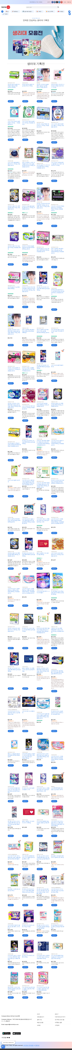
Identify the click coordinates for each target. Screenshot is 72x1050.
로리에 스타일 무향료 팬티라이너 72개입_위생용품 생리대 (43, 125)
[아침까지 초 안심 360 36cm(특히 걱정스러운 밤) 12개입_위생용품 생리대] (57, 618)
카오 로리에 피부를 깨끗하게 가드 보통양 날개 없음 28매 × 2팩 (28, 857)
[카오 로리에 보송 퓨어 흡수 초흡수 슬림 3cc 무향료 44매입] (28, 977)
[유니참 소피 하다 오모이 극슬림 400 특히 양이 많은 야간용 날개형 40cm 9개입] (43, 846)
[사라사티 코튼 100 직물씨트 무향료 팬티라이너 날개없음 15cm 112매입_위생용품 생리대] (43, 472)
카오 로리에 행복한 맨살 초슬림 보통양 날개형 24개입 (43, 823)
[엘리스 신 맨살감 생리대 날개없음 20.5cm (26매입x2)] (14, 744)
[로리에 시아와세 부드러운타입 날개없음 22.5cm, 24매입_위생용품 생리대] (57, 470)
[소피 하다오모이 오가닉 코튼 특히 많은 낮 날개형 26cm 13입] (14, 701)
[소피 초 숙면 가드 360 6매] (28, 701)
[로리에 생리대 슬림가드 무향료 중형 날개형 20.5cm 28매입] (14, 75)
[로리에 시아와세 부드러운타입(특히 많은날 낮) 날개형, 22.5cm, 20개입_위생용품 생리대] (28, 277)
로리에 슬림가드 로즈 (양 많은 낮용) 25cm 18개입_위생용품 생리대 (43, 250)
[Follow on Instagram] (55, 2)
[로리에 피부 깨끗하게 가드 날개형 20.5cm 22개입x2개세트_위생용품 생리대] (57, 279)
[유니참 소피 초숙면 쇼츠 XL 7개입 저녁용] (28, 915)
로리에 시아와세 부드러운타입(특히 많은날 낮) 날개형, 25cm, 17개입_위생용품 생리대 (43, 206)
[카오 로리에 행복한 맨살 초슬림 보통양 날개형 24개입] (43, 811)
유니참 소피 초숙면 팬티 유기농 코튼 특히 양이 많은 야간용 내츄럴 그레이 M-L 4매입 (43, 891)
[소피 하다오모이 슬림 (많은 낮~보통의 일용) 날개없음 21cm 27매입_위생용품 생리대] (43, 703)
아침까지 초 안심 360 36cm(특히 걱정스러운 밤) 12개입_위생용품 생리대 (57, 630)
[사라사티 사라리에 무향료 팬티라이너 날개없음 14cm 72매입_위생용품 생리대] (57, 195)
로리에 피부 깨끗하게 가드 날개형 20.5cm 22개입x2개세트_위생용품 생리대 (57, 292)
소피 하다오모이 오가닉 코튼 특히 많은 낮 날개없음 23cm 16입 (57, 890)
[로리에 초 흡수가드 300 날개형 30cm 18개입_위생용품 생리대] (14, 543)
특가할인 (61, 11)
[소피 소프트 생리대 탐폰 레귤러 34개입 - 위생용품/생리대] (14, 112)
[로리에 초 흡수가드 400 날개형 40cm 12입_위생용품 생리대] (14, 195)
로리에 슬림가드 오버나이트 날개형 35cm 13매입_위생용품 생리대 (43, 166)
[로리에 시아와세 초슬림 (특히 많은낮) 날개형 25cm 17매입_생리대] (43, 75)
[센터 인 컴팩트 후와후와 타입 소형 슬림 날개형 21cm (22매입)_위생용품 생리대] (57, 238)
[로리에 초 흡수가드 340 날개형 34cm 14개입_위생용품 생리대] (57, 394)
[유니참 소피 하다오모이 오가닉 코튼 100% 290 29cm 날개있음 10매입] (28, 879)
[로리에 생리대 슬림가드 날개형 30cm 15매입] (28, 75)
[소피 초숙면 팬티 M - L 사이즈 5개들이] (43, 580)
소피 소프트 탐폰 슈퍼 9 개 (14, 481)
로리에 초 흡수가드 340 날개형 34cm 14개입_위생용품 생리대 (57, 405)
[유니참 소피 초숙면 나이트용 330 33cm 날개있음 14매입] (43, 277)
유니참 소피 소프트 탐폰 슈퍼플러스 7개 (28, 788)
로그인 (65, 2)
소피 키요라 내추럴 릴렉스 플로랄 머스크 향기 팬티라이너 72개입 (57, 164)
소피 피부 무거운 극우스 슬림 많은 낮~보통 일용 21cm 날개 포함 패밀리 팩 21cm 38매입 (57, 823)
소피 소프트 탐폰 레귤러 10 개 (57, 365)
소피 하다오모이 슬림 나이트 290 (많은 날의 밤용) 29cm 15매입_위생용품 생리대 (28, 521)
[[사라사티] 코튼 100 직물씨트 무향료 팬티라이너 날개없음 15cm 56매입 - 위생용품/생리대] (43, 618)
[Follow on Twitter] (59, 2)
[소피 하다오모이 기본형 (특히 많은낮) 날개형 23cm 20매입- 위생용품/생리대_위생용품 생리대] (57, 509)
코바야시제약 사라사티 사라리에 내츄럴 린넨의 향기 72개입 (57, 86)
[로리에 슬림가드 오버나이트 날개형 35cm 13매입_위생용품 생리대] (43, 154)
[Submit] (58, 7)
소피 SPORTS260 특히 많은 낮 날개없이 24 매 (57, 788)
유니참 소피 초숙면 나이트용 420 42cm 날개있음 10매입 (28, 442)
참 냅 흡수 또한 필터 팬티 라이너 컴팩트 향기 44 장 (57, 856)
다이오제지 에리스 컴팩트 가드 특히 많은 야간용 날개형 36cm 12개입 (43, 957)
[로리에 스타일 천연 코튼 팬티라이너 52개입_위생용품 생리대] (14, 618)
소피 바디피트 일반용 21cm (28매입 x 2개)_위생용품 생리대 (43, 405)
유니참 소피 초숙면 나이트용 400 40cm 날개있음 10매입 (43, 366)
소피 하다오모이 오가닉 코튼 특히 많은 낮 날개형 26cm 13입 (14, 712)
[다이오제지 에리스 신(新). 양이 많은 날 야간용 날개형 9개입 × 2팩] (43, 509)
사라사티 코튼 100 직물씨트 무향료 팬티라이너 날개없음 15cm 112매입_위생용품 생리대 (43, 485)
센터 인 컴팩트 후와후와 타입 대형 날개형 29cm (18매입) (28, 331)
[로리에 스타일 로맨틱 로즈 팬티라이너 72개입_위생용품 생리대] (14, 357)
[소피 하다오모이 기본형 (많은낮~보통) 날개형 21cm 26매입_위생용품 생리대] (14, 579)
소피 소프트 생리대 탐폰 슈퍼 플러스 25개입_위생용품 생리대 (57, 125)
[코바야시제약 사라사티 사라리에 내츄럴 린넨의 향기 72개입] (57, 75)
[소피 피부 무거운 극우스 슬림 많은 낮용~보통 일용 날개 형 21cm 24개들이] (14, 846)
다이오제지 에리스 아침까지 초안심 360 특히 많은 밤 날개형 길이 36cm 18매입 (14, 958)
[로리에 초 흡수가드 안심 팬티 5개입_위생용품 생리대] (14, 236)
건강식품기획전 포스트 (36, 18)
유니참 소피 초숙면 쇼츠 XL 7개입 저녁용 (28, 925)
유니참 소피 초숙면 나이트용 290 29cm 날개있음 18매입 (14, 669)
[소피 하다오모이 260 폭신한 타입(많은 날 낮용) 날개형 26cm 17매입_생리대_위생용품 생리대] (28, 470)
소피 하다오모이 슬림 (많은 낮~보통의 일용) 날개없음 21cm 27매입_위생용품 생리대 (43, 716)
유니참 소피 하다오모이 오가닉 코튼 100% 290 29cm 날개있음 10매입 (28, 890)
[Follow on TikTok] (57, 2)
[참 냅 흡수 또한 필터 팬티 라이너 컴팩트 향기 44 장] (57, 846)
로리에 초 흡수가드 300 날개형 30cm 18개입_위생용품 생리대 (14, 554)
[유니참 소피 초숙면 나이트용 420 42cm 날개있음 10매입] (28, 431)
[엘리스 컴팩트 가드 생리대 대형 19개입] (43, 543)
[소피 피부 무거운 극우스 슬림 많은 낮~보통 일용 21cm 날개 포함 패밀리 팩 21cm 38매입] (57, 811)
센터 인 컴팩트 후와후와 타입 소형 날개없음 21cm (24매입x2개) (14, 520)
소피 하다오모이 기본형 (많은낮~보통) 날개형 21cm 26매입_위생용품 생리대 (14, 591)
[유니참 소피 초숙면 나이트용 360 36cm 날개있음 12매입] (28, 543)
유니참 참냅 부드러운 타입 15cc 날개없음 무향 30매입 (57, 926)
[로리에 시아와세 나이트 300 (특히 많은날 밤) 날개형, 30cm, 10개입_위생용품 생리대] (14, 394)
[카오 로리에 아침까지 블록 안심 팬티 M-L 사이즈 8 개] (14, 915)
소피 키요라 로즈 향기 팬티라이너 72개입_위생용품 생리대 (28, 407)
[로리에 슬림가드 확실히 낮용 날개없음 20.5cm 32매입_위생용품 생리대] (14, 432)
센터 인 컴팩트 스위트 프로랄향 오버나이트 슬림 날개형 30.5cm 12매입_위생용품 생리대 (28, 164)
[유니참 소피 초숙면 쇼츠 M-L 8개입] (28, 946)
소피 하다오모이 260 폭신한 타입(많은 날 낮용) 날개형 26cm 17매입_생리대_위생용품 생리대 (28, 482)
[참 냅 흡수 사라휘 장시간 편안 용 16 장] (14, 879)
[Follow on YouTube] (61, 2)
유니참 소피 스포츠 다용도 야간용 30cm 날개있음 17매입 (28, 630)
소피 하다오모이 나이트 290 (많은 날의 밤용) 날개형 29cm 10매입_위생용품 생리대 (43, 756)
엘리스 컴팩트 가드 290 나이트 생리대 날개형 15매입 (28, 669)
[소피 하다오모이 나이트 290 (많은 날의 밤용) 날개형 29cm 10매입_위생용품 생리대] (43, 744)
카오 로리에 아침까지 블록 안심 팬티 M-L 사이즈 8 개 (14, 926)
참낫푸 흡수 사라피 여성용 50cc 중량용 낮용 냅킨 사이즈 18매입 (14, 989)
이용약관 (37, 1045)
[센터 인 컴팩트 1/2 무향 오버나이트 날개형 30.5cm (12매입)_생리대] (43, 320)
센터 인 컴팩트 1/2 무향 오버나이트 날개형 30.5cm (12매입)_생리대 (43, 331)
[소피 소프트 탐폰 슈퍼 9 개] (14, 470)
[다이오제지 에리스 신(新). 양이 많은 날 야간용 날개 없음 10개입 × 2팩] (43, 778)
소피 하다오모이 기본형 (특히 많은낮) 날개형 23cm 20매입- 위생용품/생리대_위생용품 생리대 (57, 521)
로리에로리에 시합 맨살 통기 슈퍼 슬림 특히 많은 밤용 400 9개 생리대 (57, 672)
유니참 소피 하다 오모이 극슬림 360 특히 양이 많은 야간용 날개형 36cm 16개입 (14, 823)
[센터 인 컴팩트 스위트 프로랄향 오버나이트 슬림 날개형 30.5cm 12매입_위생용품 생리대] (28, 153)
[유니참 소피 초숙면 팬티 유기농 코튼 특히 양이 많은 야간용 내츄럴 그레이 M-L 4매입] (43, 879)
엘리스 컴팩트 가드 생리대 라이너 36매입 (28, 822)
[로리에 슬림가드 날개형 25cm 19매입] (14, 277)
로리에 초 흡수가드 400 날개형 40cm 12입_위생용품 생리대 (14, 207)
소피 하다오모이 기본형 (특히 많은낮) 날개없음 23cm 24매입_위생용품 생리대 (57, 758)
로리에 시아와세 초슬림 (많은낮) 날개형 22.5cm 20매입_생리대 (28, 247)
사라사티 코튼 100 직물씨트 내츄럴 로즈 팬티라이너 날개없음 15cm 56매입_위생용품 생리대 (43, 443)
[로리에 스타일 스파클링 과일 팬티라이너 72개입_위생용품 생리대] (28, 357)
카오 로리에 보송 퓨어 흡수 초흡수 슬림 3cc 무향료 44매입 (28, 989)
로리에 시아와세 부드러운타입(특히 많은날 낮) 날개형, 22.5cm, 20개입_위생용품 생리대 (28, 289)
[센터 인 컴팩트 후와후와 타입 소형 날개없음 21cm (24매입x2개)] (14, 509)
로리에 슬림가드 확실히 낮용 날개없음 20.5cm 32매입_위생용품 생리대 (14, 444)
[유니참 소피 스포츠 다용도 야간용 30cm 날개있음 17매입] (28, 618)
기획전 (39, 11)
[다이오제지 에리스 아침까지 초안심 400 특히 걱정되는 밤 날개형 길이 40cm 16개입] (28, 744)
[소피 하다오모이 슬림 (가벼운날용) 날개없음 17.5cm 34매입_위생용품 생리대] (57, 431)
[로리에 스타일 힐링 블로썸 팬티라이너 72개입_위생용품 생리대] (28, 195)
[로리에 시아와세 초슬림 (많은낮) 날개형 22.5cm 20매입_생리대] (28, 236)
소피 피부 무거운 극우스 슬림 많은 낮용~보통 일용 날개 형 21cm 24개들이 (14, 857)
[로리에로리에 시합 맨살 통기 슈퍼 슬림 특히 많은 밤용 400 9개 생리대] (57, 660)
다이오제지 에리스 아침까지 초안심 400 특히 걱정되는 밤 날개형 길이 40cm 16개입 (28, 756)
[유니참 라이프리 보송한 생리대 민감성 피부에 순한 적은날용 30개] (57, 701)
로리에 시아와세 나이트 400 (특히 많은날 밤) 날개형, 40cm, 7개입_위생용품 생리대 (14, 332)
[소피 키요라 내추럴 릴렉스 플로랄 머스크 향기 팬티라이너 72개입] (57, 153)
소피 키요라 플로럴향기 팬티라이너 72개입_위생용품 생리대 (14, 164)
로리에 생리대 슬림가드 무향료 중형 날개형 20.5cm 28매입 (14, 86)
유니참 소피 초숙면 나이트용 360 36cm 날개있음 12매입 (28, 554)
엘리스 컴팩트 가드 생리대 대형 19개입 (43, 553)
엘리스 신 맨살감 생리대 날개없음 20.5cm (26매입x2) (14, 755)
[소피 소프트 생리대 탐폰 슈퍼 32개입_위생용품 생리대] (28, 112)
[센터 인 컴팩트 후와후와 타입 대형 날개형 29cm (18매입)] (28, 320)
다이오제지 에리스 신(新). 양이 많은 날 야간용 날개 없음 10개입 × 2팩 (43, 789)
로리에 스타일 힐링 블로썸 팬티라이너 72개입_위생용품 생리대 (28, 207)
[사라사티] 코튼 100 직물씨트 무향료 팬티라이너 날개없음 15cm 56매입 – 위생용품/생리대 (43, 630)
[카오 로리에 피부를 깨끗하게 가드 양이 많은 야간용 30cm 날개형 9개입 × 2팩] (14, 778)
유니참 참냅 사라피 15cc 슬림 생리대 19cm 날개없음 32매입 (57, 592)
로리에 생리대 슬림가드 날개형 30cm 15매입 (28, 85)
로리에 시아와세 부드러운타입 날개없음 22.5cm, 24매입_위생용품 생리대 (57, 482)
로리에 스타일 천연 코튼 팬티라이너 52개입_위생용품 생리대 (14, 630)
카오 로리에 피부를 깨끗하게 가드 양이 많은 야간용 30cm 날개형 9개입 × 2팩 (14, 790)
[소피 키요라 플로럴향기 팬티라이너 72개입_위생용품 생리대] (14, 153)
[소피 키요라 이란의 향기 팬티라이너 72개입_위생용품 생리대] (57, 543)
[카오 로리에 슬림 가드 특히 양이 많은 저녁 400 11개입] (57, 320)
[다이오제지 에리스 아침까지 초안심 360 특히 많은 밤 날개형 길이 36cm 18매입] (14, 946)
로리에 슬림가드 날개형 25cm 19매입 (14, 287)
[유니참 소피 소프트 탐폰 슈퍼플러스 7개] (28, 778)
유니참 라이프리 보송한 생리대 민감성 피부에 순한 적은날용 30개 (57, 712)
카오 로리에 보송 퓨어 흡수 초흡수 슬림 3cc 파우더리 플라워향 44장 (43, 989)
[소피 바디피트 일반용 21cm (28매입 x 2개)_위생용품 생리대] (43, 394)
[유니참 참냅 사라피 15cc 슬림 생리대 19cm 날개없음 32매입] (57, 580)
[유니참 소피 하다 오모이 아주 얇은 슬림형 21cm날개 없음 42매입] (43, 915)
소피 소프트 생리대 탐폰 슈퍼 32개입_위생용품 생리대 (28, 123)
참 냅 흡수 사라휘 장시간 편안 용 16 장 (14, 889)
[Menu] (2, 11)
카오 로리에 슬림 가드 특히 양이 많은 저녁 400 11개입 (57, 331)
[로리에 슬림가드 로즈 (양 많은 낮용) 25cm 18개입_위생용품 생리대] (43, 238)
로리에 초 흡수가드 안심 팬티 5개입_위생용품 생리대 (14, 247)
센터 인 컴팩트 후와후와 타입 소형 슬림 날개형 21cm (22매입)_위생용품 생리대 (57, 251)
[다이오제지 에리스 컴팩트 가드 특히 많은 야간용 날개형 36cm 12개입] (43, 946)
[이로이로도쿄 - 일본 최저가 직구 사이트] (6, 7)
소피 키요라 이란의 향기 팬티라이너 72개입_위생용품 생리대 (57, 554)
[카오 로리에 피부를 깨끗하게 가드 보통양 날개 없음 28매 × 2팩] (28, 846)
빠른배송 (16, 11)
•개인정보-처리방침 (28, 1045)
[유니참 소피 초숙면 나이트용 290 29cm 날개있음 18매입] (14, 658)
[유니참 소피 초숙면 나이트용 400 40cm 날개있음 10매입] (43, 355)
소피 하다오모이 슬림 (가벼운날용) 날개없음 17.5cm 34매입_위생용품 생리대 (57, 443)
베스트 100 (50, 11)
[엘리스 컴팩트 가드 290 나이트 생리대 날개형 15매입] (28, 658)
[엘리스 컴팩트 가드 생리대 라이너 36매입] (28, 811)
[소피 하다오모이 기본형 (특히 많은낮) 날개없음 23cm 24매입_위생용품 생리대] (57, 745)
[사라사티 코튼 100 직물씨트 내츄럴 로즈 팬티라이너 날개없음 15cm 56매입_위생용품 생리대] (43, 431)
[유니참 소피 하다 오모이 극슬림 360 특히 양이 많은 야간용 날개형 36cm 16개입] (14, 811)
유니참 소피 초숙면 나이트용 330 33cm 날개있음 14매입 (43, 288)
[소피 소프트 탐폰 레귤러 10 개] (57, 355)
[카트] (70, 14)
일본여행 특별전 (28, 11)
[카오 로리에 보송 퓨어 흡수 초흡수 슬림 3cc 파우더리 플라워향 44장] (43, 977)
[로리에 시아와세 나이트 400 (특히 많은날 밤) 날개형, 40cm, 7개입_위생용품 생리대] (14, 320)
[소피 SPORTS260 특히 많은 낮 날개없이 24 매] (57, 778)
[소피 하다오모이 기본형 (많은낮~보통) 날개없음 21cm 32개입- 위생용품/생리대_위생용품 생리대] (28, 579)
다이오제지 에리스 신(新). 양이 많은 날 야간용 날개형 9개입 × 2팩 (43, 520)
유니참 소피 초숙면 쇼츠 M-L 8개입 (28, 956)
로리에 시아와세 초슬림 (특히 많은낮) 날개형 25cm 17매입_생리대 (43, 86)
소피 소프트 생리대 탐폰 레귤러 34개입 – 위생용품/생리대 (14, 123)
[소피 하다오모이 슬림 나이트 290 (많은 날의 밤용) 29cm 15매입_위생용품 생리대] (28, 509)
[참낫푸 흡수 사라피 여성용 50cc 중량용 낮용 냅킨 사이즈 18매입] (14, 977)
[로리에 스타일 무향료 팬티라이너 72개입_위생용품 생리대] (43, 113)
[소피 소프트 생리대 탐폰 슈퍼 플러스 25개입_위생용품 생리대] (57, 113)
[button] (3, 1047)
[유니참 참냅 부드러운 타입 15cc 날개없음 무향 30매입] (57, 915)
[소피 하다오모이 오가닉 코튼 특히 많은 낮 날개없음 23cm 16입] (57, 879)
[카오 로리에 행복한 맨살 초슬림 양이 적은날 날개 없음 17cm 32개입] (57, 946)
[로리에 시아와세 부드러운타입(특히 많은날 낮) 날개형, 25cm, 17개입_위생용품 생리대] (43, 194)
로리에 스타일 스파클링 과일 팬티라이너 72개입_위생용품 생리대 (28, 369)
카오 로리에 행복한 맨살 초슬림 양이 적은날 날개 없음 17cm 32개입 (57, 957)
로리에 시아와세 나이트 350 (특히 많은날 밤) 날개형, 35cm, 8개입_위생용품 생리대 (43, 670)
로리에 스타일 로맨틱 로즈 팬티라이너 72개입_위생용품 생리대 (14, 369)
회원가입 (69, 2)
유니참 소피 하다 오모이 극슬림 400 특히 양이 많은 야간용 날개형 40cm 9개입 (43, 858)
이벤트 (6, 14)
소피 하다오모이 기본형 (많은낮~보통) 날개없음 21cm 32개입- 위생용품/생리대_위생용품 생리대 (28, 591)
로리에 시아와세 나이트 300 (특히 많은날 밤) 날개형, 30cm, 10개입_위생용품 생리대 (14, 405)
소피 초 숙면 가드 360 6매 (28, 711)
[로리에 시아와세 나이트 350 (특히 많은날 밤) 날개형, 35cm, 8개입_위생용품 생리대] (43, 658)
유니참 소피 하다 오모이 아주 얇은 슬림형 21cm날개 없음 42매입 (43, 926)
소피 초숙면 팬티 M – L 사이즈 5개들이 (43, 591)
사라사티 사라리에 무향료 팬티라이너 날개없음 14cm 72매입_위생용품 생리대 (57, 208)
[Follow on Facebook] (52, 2)
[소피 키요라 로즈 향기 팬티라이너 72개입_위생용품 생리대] (28, 395)
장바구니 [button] (11, 101)
